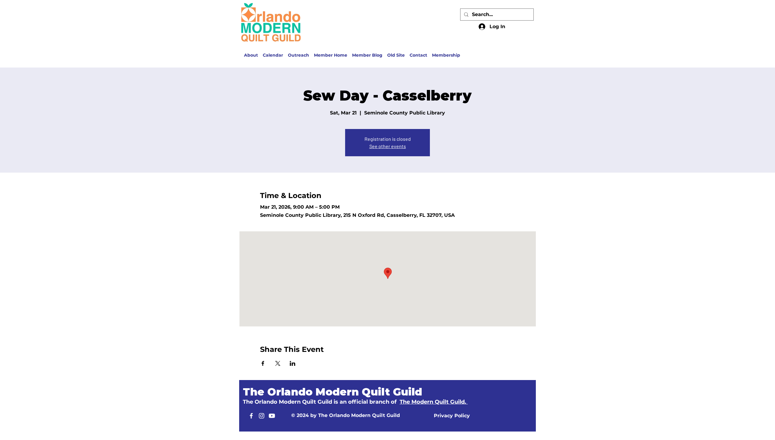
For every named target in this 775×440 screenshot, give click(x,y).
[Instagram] (261, 415)
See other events (387, 146)
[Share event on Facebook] (263, 363)
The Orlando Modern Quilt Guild (332, 391)
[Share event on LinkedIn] (292, 363)
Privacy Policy (452, 415)
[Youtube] (271, 415)
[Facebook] (251, 415)
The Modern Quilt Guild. (434, 402)
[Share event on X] (278, 363)
